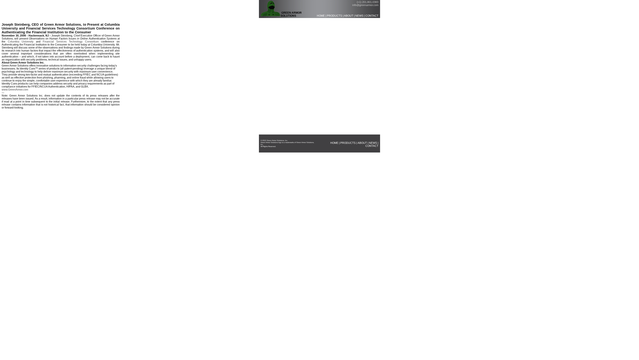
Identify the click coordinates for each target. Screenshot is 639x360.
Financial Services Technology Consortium (71, 41)
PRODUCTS (334, 15)
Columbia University (21, 41)
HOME (321, 15)
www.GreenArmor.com (15, 89)
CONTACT (371, 15)
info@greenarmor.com (365, 5)
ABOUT (348, 15)
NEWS (359, 15)
